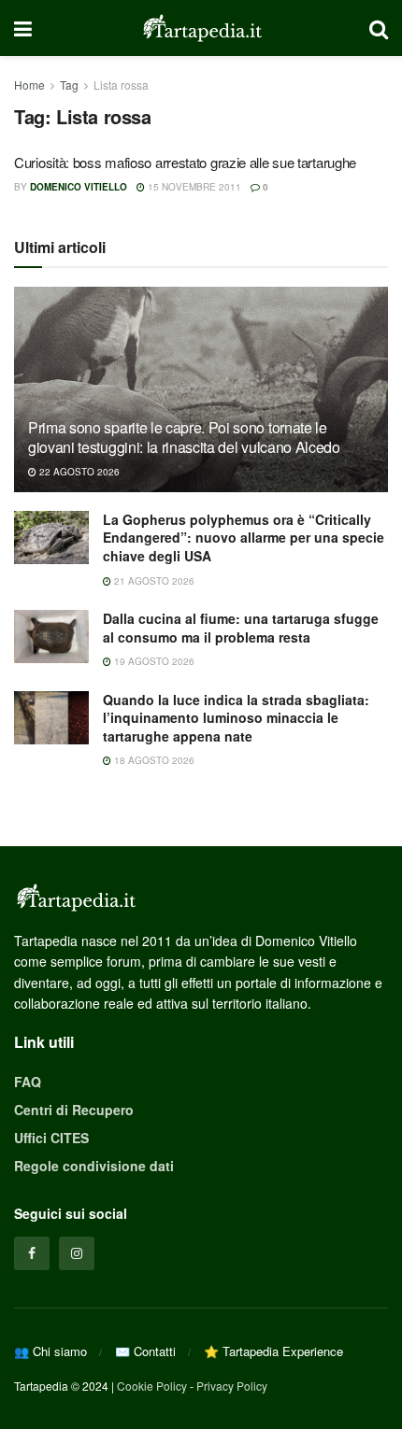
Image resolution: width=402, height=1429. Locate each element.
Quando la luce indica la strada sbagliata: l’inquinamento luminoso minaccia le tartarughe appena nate (236, 717)
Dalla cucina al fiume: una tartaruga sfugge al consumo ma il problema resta (241, 627)
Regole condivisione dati (94, 1165)
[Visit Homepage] (201, 28)
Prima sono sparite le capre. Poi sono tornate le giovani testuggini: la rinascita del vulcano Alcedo (184, 437)
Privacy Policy (231, 1386)
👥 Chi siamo (50, 1351)
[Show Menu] (23, 28)
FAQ (27, 1081)
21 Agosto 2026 (152, 580)
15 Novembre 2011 (193, 186)
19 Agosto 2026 (152, 661)
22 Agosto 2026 (78, 471)
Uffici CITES (51, 1137)
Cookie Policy (152, 1386)
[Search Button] (378, 28)
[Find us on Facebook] (32, 1253)
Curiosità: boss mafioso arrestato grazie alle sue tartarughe (185, 162)
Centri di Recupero (74, 1109)
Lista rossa (121, 84)
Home (29, 84)
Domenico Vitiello (78, 186)
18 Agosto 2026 (152, 760)
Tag (69, 84)
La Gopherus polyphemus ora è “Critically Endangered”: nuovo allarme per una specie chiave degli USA (243, 537)
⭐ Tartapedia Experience (273, 1351)
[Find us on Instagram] (76, 1253)
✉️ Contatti (145, 1351)
